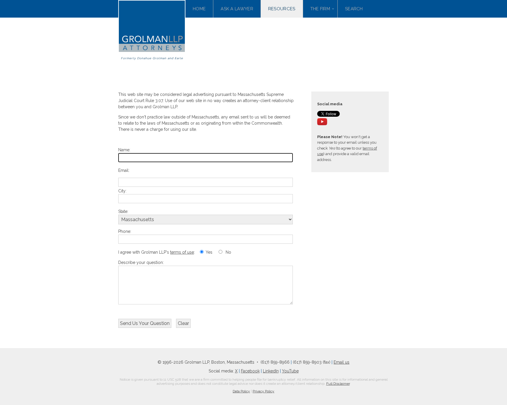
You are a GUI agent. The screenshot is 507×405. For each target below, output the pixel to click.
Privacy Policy (263, 391)
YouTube (290, 371)
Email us (341, 362)
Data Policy (241, 391)
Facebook (250, 371)
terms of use (182, 252)
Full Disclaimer (338, 384)
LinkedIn (271, 371)
